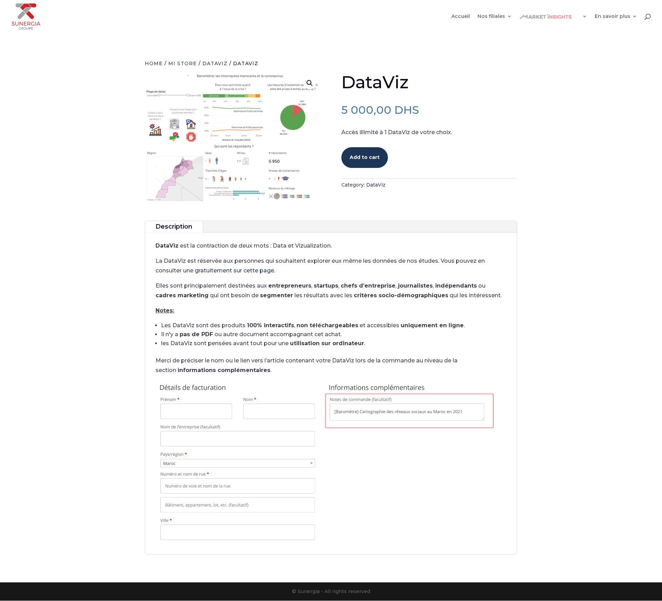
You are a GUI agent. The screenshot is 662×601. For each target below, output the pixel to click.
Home (154, 63)
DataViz (215, 63)
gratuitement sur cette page (234, 270)
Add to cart (365, 157)
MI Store (182, 63)
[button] (309, 83)
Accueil (460, 16)
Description (174, 226)
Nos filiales (491, 16)
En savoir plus (612, 16)
